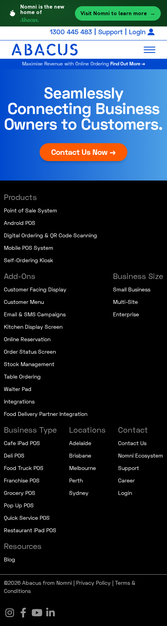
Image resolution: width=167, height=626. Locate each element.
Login (137, 32)
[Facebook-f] (23, 612)
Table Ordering (22, 376)
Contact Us (132, 443)
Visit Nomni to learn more (117, 13)
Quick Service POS (27, 517)
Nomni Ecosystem (140, 455)
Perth (76, 480)
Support (110, 32)
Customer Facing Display (35, 289)
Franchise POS (22, 480)
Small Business (131, 289)
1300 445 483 (71, 32)
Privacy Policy (93, 582)
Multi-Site (125, 301)
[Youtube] (37, 612)
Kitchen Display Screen (33, 326)
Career (126, 480)
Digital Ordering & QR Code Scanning (50, 235)
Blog (9, 559)
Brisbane (80, 455)
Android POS (19, 222)
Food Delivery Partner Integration (45, 413)
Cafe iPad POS (22, 443)
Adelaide (80, 443)
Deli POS (14, 455)
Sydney (79, 492)
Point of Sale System (30, 210)
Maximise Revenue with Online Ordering (83, 64)
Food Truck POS (23, 468)
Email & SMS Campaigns (35, 314)
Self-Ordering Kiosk (28, 260)
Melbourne (82, 468)
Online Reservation (27, 339)
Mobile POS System (28, 247)
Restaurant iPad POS (30, 530)
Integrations (19, 401)
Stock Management (29, 364)
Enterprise (126, 314)
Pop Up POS (19, 505)
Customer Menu (24, 301)
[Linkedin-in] (50, 612)
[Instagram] (10, 612)
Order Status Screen (30, 351)
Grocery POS (19, 492)
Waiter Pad (17, 389)
